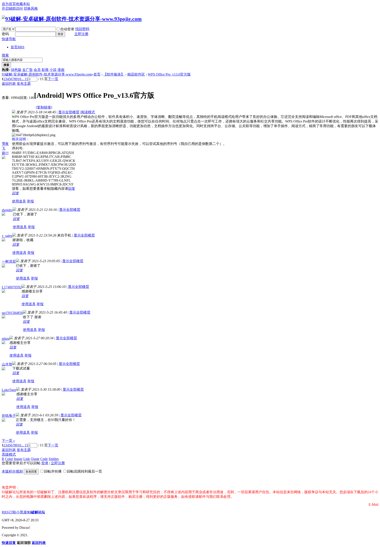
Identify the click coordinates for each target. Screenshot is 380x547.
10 (19, 79)
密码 (5, 34)
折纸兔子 (9, 415)
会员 (37, 70)
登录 (60, 34)
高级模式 (9, 454)
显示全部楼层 (68, 112)
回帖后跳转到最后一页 (84, 471)
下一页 (53, 79)
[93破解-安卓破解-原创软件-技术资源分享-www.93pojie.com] (72, 19)
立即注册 (81, 34)
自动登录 (67, 29)
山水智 (7, 364)
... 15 (24, 79)
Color (9, 459)
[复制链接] (44, 107)
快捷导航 (9, 39)
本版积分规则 (12, 471)
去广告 (27, 70)
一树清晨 (9, 261)
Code (44, 459)
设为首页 (9, 4)
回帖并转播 (53, 471)
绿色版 (16, 70)
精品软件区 (136, 74)
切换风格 (31, 8)
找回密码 (82, 29)
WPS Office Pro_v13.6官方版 (169, 74)
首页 (17, 47)
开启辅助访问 (12, 8)
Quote (35, 459)
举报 (30, 201)
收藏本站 (23, 4)
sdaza (5, 338)
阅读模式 (88, 112)
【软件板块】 (113, 74)
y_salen (7, 236)
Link (26, 459)
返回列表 (9, 83)
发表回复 (31, 471)
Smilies (54, 459)
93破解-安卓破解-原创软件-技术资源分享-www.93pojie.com (47, 74)
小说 (53, 70)
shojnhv (7, 210)
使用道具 (19, 201)
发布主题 (24, 83)
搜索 (5, 55)
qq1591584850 (12, 313)
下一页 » (8, 440)
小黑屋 (21, 512)
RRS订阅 (9, 512)
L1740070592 (12, 287)
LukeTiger (9, 390)
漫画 (60, 70)
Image (18, 459)
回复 (71, 188)
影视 (45, 70)
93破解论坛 (36, 512)
